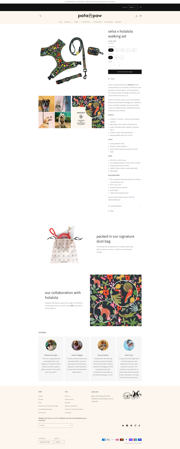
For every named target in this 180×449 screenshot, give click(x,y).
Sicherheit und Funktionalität (74, 409)
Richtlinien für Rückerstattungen (48, 406)
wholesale (68, 412)
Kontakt (40, 399)
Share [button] (112, 211)
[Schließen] (141, 7)
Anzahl (110, 61)
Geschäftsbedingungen (45, 409)
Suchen (40, 396)
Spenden (67, 402)
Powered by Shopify (137, 443)
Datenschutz (42, 412)
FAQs (39, 402)
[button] (40, 16)
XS (111, 50)
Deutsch (132, 7)
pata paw (130, 443)
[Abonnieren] (70, 425)
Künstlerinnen (69, 399)
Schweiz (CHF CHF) (45, 442)
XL (134, 50)
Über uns (67, 396)
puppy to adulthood (71, 406)
